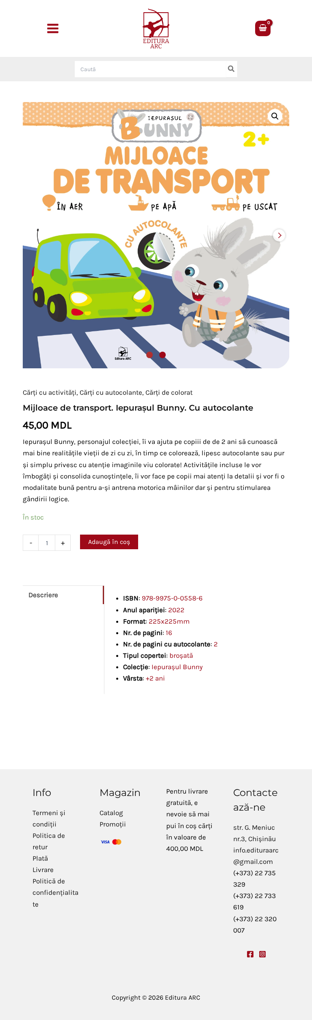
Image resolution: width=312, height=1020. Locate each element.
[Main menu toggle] (52, 28)
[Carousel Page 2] (162, 355)
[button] (275, 116)
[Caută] (231, 69)
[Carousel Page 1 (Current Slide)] (149, 355)
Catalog (111, 813)
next (279, 235)
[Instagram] (262, 954)
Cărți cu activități (49, 392)
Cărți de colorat (169, 392)
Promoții (113, 824)
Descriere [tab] (43, 595)
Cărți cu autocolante (111, 392)
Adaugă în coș (109, 542)
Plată (40, 858)
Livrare (43, 870)
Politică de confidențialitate (55, 892)
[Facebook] (250, 954)
